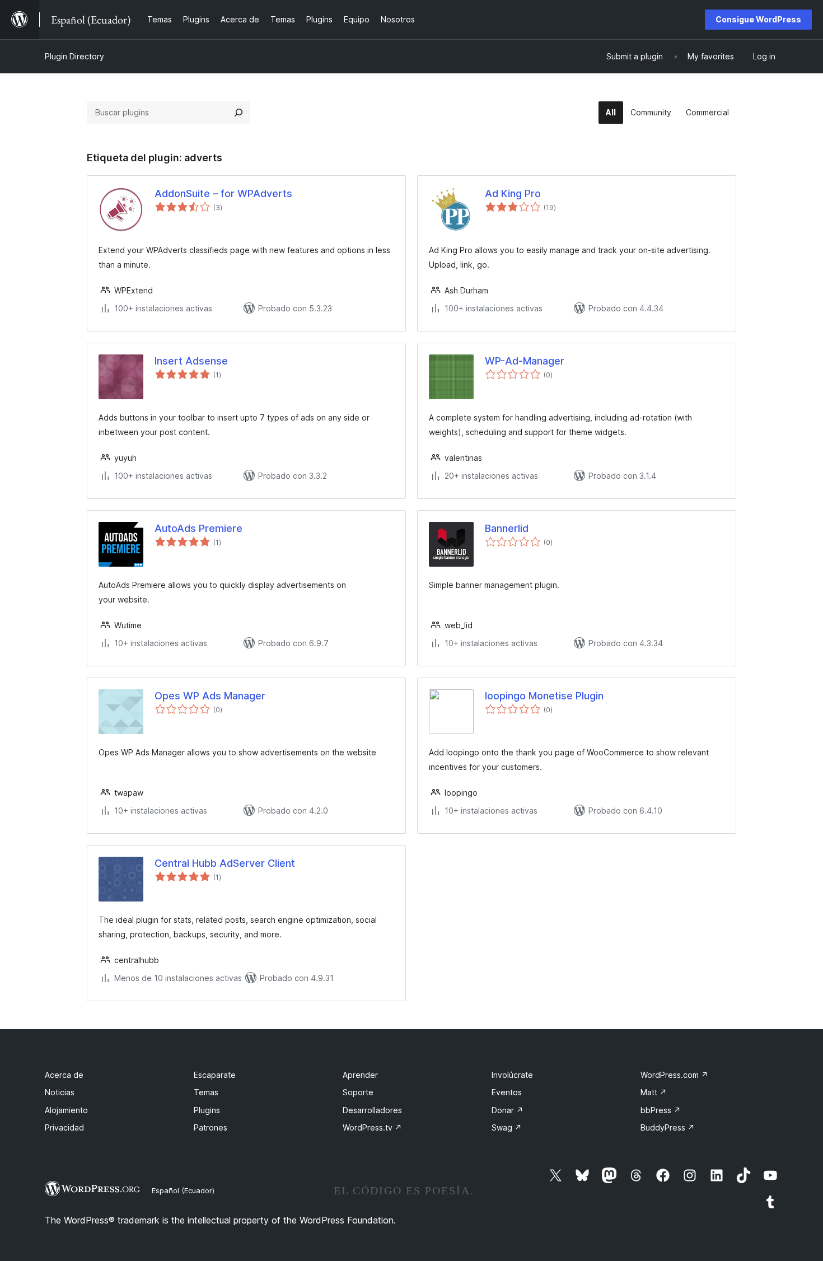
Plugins (207, 1110)
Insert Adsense (191, 361)
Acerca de (64, 1075)
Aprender (360, 1075)
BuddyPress (667, 1127)
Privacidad (64, 1127)
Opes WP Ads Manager (210, 696)
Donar (507, 1110)
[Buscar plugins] (238, 112)
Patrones (210, 1127)
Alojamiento (66, 1110)
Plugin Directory (74, 56)
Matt (653, 1092)
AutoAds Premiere (198, 528)
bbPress (660, 1110)
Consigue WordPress (758, 19)
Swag (507, 1127)
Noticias (59, 1092)
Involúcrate (512, 1075)
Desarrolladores (372, 1110)
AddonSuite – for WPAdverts (223, 193)
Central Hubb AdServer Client (225, 863)
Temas (206, 1092)
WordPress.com (674, 1075)
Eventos (507, 1092)
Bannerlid (507, 528)
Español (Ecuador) (183, 1190)
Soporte (358, 1092)
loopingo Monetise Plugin (544, 696)
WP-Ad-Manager (524, 361)
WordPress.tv (372, 1127)
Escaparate (215, 1075)
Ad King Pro (513, 193)
